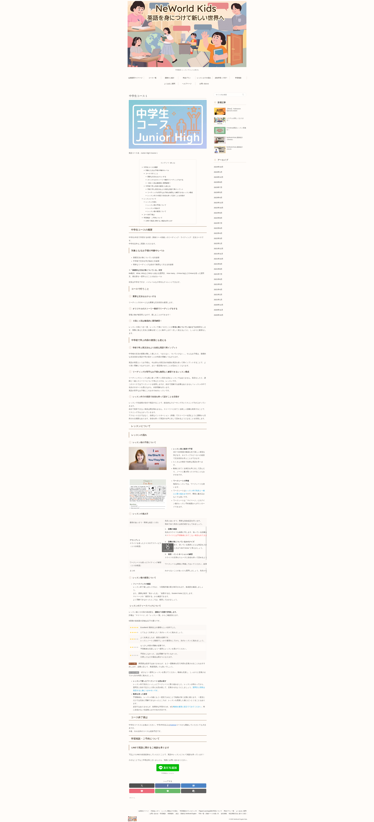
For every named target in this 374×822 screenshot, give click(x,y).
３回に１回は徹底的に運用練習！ (159, 183)
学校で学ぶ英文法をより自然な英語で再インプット (165, 189)
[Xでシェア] (141, 785)
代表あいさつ (155, 811)
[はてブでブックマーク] (193, 785)
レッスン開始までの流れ (170, 811)
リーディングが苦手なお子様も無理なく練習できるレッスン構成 (170, 192)
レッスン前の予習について (156, 205)
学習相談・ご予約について (153, 218)
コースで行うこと (152, 173)
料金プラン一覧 (229, 811)
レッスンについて (150, 199)
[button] (193, 791)
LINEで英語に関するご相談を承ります (159, 221)
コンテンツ (165, 163)
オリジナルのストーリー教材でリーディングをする (165, 180)
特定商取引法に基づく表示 (237, 813)
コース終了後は (149, 214)
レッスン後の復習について (156, 211)
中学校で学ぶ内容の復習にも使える (158, 186)
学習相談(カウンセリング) (188, 811)
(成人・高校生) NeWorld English (186, 813)
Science (173, 725)
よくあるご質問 (241, 811)
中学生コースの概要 (151, 167)
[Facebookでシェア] (167, 785)
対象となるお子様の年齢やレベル (157, 170)
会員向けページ (143, 811)
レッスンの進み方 (153, 208)
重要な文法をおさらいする (156, 177)
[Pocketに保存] (141, 791)
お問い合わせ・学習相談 (158, 813)
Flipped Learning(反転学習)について (210, 811)
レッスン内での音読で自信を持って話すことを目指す (166, 195)
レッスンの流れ (151, 202)
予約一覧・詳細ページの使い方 (208, 813)
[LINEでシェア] (167, 791)
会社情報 (224, 813)
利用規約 (171, 813)
